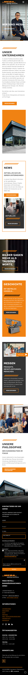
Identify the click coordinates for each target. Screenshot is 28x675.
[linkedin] (12, 624)
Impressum (13, 669)
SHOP (3, 612)
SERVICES (5, 614)
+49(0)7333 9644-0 (13, 595)
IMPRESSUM (5, 620)
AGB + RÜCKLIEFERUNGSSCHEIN (11, 616)
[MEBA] (14, 34)
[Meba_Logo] (10, 575)
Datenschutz (5, 549)
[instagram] (6, 624)
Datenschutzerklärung (10, 556)
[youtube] (9, 624)
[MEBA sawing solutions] (10, 1)
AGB (3, 671)
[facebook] (3, 624)
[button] (25, 672)
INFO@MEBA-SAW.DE (12, 597)
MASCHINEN (5, 611)
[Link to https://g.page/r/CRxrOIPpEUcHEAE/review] (3, 661)
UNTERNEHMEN (6, 609)
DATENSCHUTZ (6, 618)
